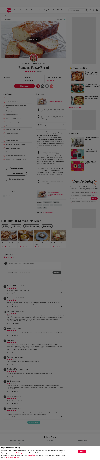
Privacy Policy (31, 455)
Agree (82, 451)
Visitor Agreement (21, 453)
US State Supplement (12, 457)
